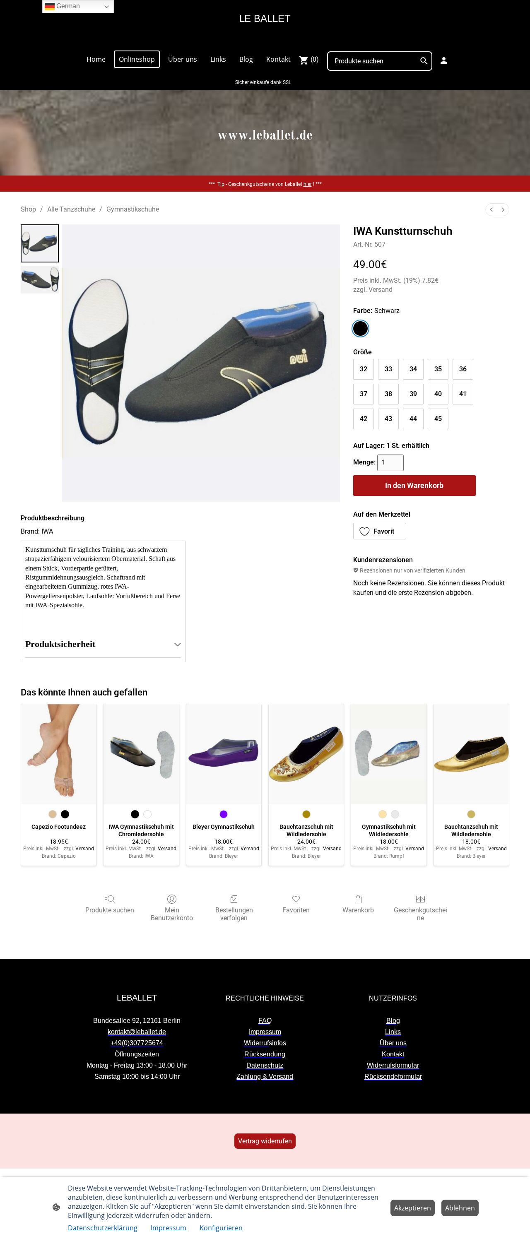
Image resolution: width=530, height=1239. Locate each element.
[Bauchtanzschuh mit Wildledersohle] (306, 754)
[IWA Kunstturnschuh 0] (40, 243)
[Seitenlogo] (265, 39)
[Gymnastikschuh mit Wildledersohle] (388, 754)
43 (388, 419)
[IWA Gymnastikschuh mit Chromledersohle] (141, 754)
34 (413, 369)
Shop (28, 209)
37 (363, 394)
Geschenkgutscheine (420, 914)
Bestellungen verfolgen (234, 914)
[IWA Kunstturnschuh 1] (40, 280)
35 (438, 369)
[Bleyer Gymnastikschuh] (223, 754)
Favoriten (296, 910)
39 (413, 394)
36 (463, 369)
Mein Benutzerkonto (172, 914)
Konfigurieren (221, 1227)
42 (363, 419)
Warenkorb (358, 910)
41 (463, 394)
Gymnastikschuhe (132, 209)
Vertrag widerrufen (265, 1141)
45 (438, 419)
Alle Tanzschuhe (71, 209)
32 (363, 369)
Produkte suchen (109, 910)
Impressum (168, 1227)
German (67, 6)
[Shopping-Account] (444, 60)
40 (438, 394)
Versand (381, 290)
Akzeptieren (412, 1208)
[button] (380, 531)
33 (388, 369)
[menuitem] (491, 210)
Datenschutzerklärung (102, 1227)
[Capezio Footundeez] (58, 754)
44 (413, 419)
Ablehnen (460, 1208)
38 (388, 394)
